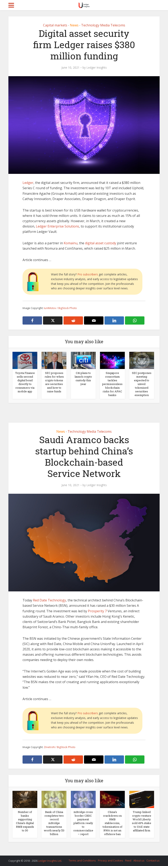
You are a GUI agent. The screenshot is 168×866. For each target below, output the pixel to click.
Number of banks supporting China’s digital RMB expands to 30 (25, 821)
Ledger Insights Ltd (49, 861)
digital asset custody (100, 243)
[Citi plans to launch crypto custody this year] (83, 360)
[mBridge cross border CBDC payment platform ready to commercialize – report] (83, 799)
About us (138, 860)
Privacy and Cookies (110, 860)
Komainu (70, 243)
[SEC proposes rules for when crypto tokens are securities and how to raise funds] (54, 360)
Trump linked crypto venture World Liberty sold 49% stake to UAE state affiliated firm (141, 821)
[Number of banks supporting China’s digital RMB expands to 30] (24, 799)
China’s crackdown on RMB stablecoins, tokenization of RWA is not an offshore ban (112, 823)
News (74, 25)
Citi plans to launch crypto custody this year (83, 378)
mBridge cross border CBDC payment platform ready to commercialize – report (83, 823)
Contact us (153, 860)
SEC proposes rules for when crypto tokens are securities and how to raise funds (54, 382)
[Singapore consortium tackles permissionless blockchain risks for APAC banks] (112, 360)
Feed (128, 860)
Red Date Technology (49, 600)
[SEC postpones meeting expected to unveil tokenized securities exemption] (141, 360)
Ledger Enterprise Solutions (57, 226)
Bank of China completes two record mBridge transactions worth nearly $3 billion (54, 823)
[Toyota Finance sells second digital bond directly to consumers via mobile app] (24, 360)
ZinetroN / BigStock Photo (59, 747)
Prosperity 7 (97, 611)
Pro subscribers (87, 274)
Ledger (28, 182)
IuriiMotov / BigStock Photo (60, 308)
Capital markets (55, 25)
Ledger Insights (96, 67)
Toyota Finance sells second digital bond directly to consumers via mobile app (25, 382)
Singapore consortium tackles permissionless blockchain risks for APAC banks (112, 384)
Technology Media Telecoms (103, 25)
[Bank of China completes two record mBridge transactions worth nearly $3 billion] (54, 799)
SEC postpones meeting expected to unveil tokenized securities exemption (141, 384)
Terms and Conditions (82, 860)
